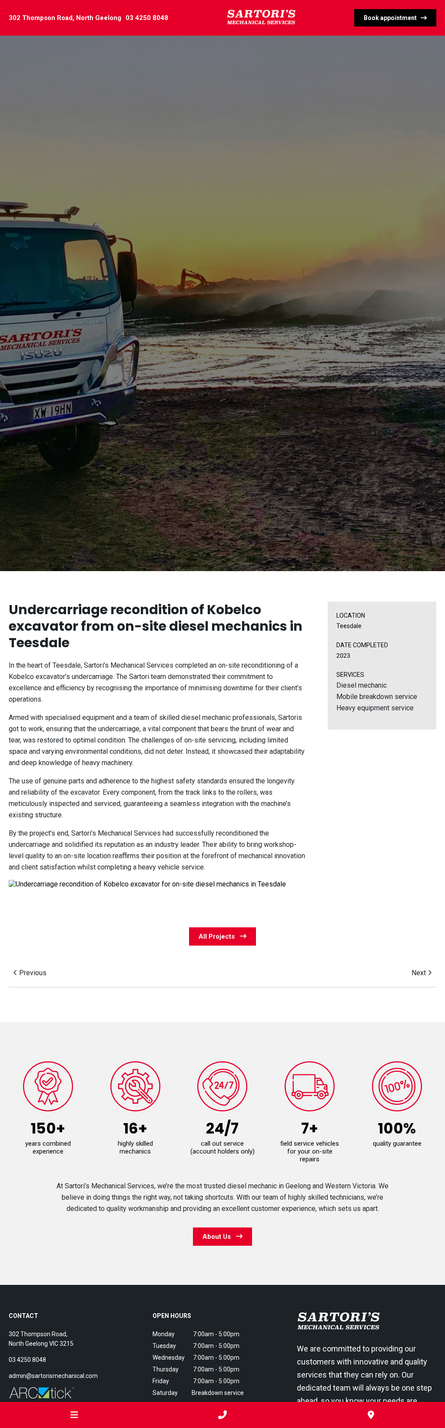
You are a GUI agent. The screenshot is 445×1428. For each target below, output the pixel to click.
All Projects (219, 936)
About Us (219, 1237)
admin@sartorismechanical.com (53, 1375)
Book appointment (392, 17)
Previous (31, 973)
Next (420, 973)
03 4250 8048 (147, 18)
